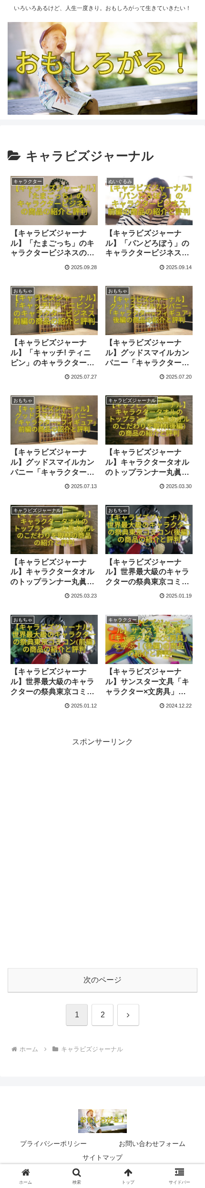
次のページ (102, 980)
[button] (185, 1138)
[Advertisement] (102, 852)
